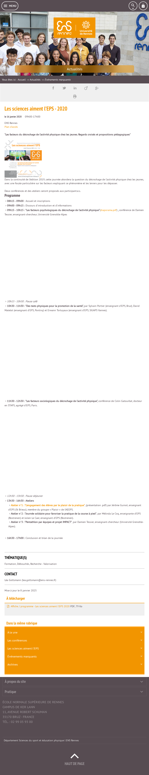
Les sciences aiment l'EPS (23, 648)
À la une (12, 632)
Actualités (35, 79)
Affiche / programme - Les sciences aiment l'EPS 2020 (40, 606)
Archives (12, 664)
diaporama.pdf (108, 210)
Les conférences (17, 640)
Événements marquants (22, 656)
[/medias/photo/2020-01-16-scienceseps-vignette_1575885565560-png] (23, 159)
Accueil (22, 79)
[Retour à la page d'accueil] (74, 27)
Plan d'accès (11, 126)
